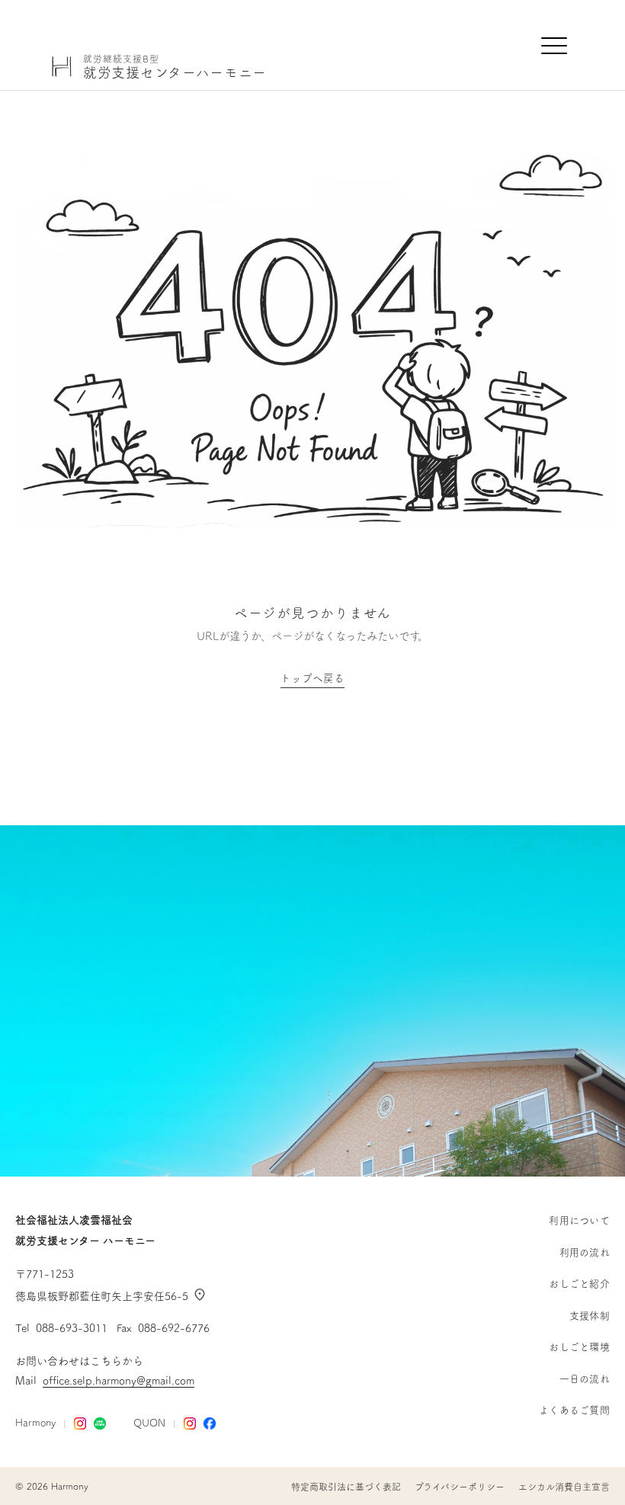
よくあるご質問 (574, 1410)
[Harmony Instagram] (80, 1423)
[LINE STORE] (100, 1423)
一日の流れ (584, 1379)
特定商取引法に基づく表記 (346, 1486)
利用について (579, 1220)
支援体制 (589, 1316)
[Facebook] (210, 1423)
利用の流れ (584, 1252)
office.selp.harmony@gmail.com (118, 1380)
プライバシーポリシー (460, 1486)
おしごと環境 (579, 1347)
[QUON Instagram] (190, 1423)
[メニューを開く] (555, 45)
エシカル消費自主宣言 (564, 1486)
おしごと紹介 (579, 1284)
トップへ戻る (312, 678)
